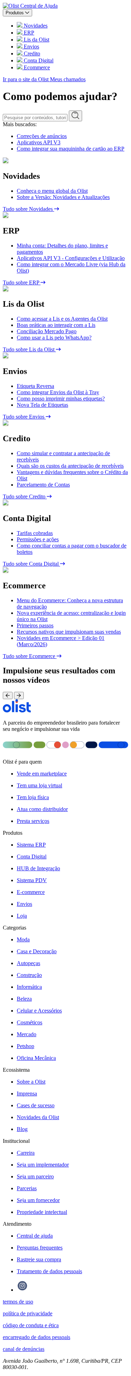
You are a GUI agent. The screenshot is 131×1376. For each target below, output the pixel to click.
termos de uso (18, 1302)
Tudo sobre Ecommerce (30, 656)
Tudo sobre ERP (22, 282)
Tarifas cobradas (35, 533)
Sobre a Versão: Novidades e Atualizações (63, 197)
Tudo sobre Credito (25, 496)
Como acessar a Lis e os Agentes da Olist (62, 319)
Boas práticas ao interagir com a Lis (56, 325)
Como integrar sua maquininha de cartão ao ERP (70, 149)
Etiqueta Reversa (35, 386)
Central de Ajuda (39, 6)
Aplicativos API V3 (38, 142)
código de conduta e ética (31, 1325)
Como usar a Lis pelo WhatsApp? (54, 338)
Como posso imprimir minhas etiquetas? (61, 399)
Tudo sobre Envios (24, 417)
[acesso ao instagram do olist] (22, 1290)
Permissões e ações (38, 539)
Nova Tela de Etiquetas (42, 405)
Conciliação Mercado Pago (47, 331)
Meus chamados (68, 79)
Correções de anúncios (42, 136)
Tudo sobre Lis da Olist (29, 349)
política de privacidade (27, 1313)
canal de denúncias (23, 1349)
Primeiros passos (35, 625)
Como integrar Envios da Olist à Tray (58, 392)
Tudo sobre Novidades (28, 209)
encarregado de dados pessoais (36, 1337)
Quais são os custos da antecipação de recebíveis (70, 466)
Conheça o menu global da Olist (52, 191)
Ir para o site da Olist (26, 79)
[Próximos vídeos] (19, 695)
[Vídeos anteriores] (8, 695)
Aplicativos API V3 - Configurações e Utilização (71, 258)
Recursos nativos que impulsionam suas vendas (69, 632)
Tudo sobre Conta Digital (31, 564)
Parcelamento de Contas (43, 485)
